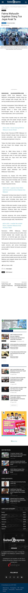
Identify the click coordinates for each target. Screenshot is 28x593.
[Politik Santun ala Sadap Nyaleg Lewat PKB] (5, 483)
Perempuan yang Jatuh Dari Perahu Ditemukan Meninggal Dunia (20, 285)
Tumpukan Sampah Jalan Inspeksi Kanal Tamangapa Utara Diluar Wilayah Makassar (18, 455)
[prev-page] (3, 361)
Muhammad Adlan (11, 23)
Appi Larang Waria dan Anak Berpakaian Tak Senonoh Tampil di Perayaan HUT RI (18, 371)
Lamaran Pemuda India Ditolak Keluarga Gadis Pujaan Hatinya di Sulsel (18, 463)
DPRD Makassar (9, 272)
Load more (13, 405)
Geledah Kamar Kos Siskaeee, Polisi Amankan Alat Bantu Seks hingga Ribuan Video (18, 500)
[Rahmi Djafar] (3, 269)
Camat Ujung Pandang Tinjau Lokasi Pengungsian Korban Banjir (17, 471)
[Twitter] (6, 275)
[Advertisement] (14, 72)
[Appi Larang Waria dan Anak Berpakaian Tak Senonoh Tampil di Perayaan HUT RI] (5, 371)
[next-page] (5, 361)
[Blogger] (6, 577)
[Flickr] (13, 577)
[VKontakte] (21, 577)
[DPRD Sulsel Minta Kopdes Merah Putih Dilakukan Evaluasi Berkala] (5, 346)
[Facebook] (3, 275)
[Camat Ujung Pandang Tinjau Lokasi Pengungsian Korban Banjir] (5, 471)
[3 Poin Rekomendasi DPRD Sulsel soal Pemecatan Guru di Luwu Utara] (5, 353)
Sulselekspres (13, 341)
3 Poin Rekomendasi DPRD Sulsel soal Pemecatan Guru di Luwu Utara (18, 353)
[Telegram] (13, 275)
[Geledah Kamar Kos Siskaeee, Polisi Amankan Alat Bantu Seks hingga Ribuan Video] (5, 500)
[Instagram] (17, 577)
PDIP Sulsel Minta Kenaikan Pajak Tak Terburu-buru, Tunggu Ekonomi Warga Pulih (18, 389)
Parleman (7, 6)
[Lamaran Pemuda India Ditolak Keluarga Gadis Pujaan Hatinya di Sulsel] (5, 463)
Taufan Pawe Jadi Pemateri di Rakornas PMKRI (7, 285)
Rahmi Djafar (9, 268)
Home (3, 6)
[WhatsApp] (10, 275)
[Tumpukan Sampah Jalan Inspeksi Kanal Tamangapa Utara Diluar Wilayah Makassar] (5, 455)
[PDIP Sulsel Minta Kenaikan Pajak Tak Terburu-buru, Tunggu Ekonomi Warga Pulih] (5, 389)
